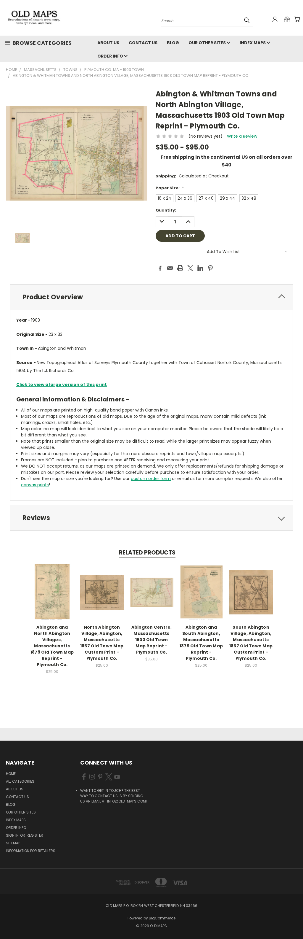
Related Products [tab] (147, 553)
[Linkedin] (200, 268)
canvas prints (35, 485)
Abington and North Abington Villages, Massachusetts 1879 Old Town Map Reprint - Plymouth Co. (52, 646)
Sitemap (13, 843)
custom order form (151, 479)
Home (11, 773)
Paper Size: (170, 188)
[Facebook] (160, 268)
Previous (294, 920)
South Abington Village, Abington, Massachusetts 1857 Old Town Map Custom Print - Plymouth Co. (251, 642)
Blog (173, 43)
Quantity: (166, 210)
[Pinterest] (210, 268)
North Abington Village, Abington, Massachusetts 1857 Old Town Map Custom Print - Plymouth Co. (101, 642)
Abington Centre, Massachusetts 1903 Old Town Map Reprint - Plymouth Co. (151, 639)
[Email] (170, 268)
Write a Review (242, 136)
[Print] (180, 268)
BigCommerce (162, 918)
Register (35, 835)
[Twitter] (190, 268)
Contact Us (143, 43)
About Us (108, 43)
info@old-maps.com (126, 801)
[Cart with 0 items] (297, 19)
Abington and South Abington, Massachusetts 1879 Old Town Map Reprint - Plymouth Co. (201, 642)
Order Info (110, 56)
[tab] (151, 297)
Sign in (13, 835)
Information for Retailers (30, 850)
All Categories (20, 781)
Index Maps (253, 43)
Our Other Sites (207, 43)
